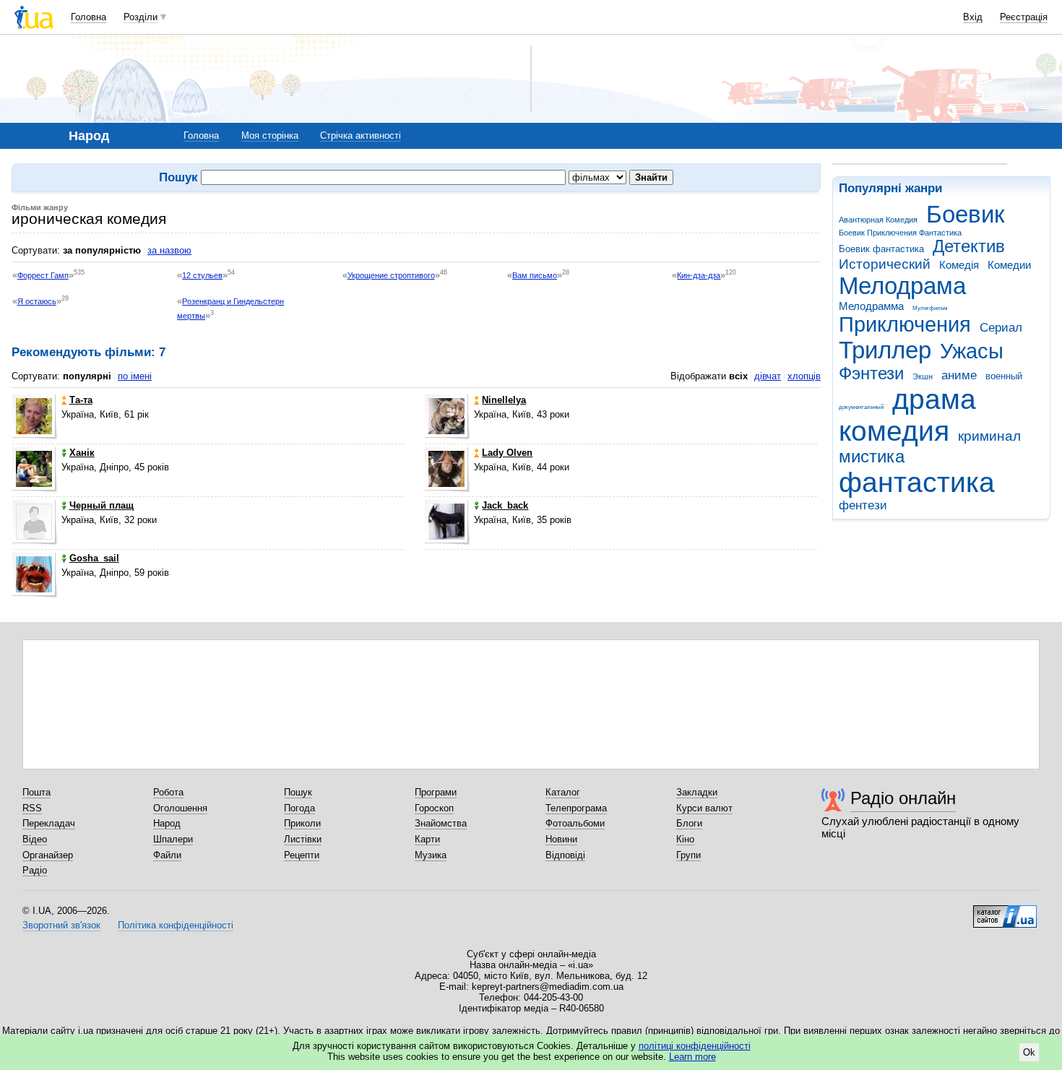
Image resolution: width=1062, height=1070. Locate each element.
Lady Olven (507, 452)
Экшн (922, 376)
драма (934, 399)
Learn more (692, 1056)
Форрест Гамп (43, 275)
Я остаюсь (36, 301)
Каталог (562, 792)
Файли (167, 855)
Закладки (696, 792)
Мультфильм (930, 308)
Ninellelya (504, 399)
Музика (430, 855)
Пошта (36, 792)
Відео (34, 839)
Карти (427, 839)
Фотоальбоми (575, 823)
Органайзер (47, 855)
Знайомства (441, 823)
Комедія (959, 265)
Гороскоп (434, 808)
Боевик (965, 214)
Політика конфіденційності (175, 925)
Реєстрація (1024, 17)
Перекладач (48, 823)
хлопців (804, 376)
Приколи (302, 823)
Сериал (1001, 328)
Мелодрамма (871, 306)
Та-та (80, 399)
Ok (1029, 1052)
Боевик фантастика (881, 248)
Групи (688, 855)
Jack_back (505, 505)
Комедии (1009, 265)
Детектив (969, 246)
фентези (863, 505)
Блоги (689, 823)
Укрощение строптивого (391, 275)
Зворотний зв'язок (61, 925)
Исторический (885, 264)
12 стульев (202, 275)
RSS (32, 808)
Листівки (302, 839)
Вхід (973, 17)
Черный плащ (101, 505)
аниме (959, 375)
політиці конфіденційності (695, 1045)
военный (1003, 376)
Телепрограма (576, 808)
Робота (168, 792)
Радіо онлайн (903, 798)
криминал (989, 436)
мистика (872, 456)
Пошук (298, 792)
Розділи (140, 17)
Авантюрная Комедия (878, 219)
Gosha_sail (94, 558)
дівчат (767, 376)
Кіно (685, 839)
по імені (135, 376)
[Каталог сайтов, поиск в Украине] (1005, 911)
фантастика (917, 482)
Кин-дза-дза (698, 275)
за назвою (169, 250)
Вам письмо (534, 275)
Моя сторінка (269, 135)
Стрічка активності (360, 135)
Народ (167, 823)
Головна (88, 17)
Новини (561, 839)
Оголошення (180, 808)
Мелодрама (902, 285)
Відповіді (565, 855)
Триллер (885, 350)
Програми (436, 792)
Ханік (82, 452)
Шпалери (173, 839)
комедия (894, 430)
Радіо (34, 870)
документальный (861, 407)
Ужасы (971, 351)
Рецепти (301, 855)
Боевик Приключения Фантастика (900, 232)
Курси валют (704, 808)
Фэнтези (871, 373)
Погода (299, 808)
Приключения (905, 324)
